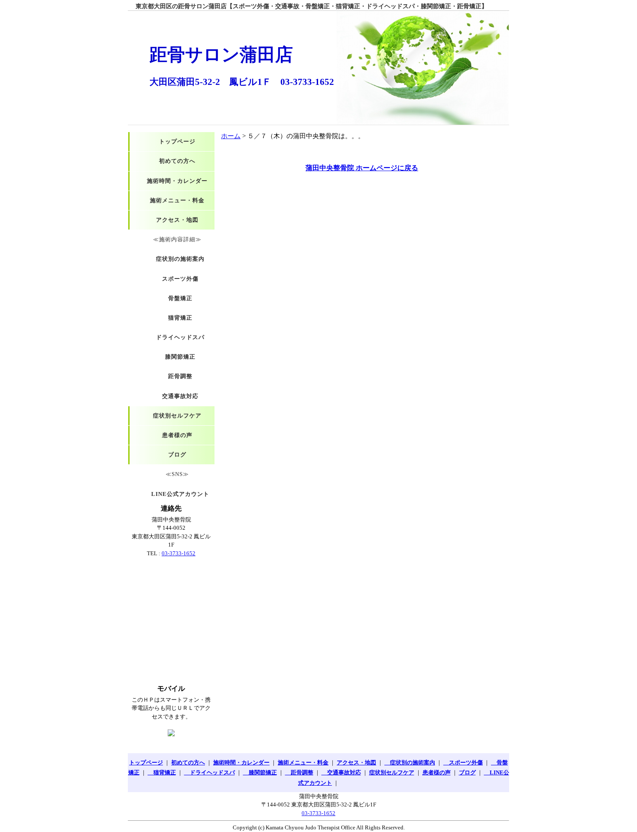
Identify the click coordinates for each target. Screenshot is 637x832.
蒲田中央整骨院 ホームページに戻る (362, 168)
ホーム (230, 136)
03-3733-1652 (178, 553)
